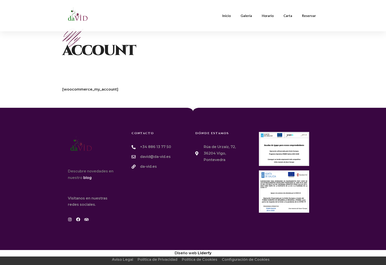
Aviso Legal (122, 259)
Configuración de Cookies (246, 259)
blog (87, 178)
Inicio (226, 16)
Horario (268, 16)
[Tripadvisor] (88, 221)
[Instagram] (72, 221)
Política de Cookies (199, 259)
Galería (246, 16)
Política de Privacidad (157, 259)
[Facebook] (80, 221)
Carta (287, 16)
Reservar (309, 16)
